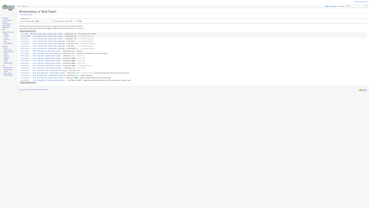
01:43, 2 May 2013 (38, 53)
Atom (6, 71)
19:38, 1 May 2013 (38, 65)
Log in (356, 1)
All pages (5, 22)
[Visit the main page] (8, 7)
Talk (54, 34)
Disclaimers (46, 89)
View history (341, 6)
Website (6, 34)
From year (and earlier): (28, 21)
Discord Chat (7, 39)
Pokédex (6, 59)
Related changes (8, 69)
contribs (59, 34)
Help (4, 29)
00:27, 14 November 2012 (41, 70)
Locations (6, 55)
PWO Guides (6, 27)
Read (326, 6)
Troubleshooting (8, 63)
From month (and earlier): (62, 21)
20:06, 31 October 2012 (40, 75)
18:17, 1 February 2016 (40, 48)
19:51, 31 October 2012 (40, 78)
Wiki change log (7, 24)
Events (5, 48)
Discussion (25, 6)
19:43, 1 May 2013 (38, 63)
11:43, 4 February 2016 (40, 36)
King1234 (48, 56)
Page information (8, 75)
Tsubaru (50, 36)
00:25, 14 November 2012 (41, 73)
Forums (6, 38)
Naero (47, 53)
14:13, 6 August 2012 (39, 80)
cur (23, 36)
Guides (5, 53)
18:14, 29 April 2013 (39, 68)
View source (333, 6)
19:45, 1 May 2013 (38, 56)
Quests (5, 61)
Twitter (5, 41)
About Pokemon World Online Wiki (34, 89)
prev (26, 34)
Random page (6, 25)
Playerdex (6, 36)
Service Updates (8, 43)
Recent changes (7, 20)
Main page (5, 18)
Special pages (7, 73)
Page (19, 6)
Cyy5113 (52, 70)
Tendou (48, 51)
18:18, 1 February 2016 (40, 46)
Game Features (8, 50)
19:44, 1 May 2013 (38, 58)
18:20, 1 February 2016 (40, 41)
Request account (363, 1)
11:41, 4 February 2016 (40, 38)
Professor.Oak (51, 80)
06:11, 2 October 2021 (39, 34)
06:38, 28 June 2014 (39, 51)
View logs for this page (26, 14)
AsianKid (50, 34)
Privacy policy (22, 89)
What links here (8, 67)
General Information (9, 51)
